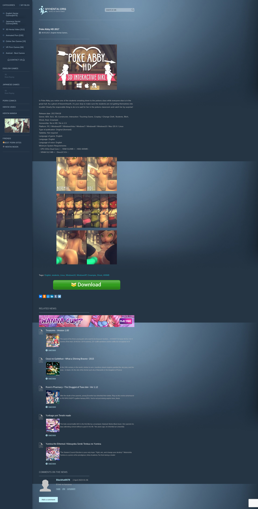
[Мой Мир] (48, 296)
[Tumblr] (55, 296)
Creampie (92, 275)
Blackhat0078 (63, 480)
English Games (10, 68)
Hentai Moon (11, 147)
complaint (71, 489)
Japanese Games (11, 84)
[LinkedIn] (51, 296)
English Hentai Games (59, 33)
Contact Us (16, 60)
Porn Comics (9, 101)
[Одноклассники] (44, 296)
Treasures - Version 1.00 (57, 330)
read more (52, 350)
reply (58, 489)
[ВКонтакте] (40, 296)
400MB (106, 275)
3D (6, 75)
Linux (62, 275)
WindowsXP (82, 275)
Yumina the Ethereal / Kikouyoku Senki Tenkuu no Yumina (73, 444)
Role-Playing (9, 77)
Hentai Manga (10, 113)
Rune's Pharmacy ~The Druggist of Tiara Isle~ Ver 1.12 (72, 387)
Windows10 (71, 275)
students (55, 275)
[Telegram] (59, 296)
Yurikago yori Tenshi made (58, 415)
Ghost (99, 275)
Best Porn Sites (13, 143)
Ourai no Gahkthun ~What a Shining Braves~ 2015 (70, 359)
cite (63, 489)
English (48, 275)
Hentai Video (9, 107)
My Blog (25, 5)
